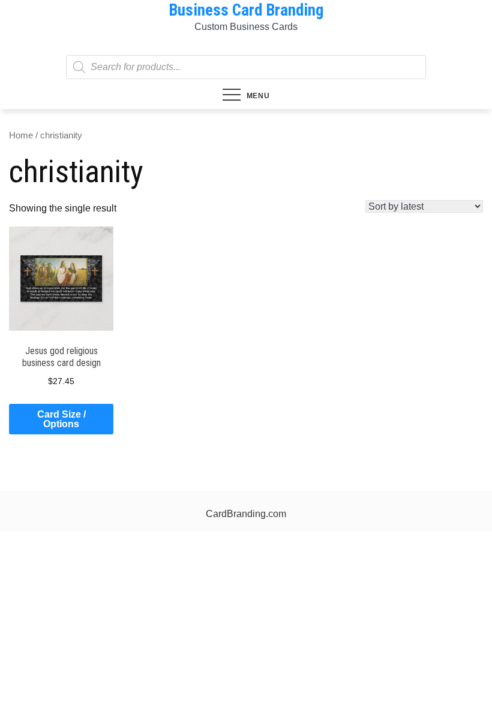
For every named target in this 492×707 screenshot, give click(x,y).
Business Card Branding (246, 10)
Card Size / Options (61, 419)
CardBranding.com (246, 514)
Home (21, 135)
